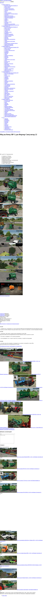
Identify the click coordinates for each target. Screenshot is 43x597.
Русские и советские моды (9, 9)
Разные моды (7, 93)
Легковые (6, 122)
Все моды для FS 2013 (8, 129)
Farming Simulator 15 (6, 99)
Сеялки (5, 18)
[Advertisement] (9, 145)
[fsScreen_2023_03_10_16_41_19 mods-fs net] (11, 294)
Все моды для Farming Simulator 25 (11, 5)
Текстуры (6, 92)
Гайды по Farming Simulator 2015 (10, 115)
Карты (5, 74)
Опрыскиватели (7, 128)
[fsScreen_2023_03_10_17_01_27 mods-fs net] (11, 242)
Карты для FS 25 (7, 6)
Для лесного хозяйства (8, 109)
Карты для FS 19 (7, 48)
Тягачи (5, 20)
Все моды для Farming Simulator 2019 (11, 47)
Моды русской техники (8, 73)
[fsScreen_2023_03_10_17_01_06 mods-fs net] (11, 268)
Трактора (6, 10)
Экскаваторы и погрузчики (9, 23)
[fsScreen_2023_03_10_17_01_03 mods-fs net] (11, 255)
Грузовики (6, 51)
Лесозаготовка (7, 65)
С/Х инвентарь (7, 85)
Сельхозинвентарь (7, 126)
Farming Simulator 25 (6, 4)
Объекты (6, 67)
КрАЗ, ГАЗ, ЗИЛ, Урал (8, 96)
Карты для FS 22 (7, 28)
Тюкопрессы (6, 127)
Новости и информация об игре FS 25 (11, 24)
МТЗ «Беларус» (7, 94)
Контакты (2, 2)
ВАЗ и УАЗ (6, 95)
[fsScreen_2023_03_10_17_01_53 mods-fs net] (11, 203)
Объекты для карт (7, 113)
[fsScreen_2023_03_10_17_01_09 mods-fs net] (11, 229)
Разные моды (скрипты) (9, 114)
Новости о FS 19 (7, 69)
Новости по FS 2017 (8, 97)
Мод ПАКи (6, 64)
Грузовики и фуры (8, 21)
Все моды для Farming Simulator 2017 (11, 72)
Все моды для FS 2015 (8, 100)
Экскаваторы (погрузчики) (9, 110)
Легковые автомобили (8, 17)
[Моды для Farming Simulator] (6, 0)
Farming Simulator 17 (6, 71)
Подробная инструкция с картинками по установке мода (11, 346)
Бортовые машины (8, 106)
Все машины (6, 120)
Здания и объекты (7, 12)
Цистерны (6, 14)
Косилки (6, 62)
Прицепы (6, 22)
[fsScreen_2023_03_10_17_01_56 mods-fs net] (11, 190)
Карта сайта (4, 595)
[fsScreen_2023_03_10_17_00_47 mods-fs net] (11, 281)
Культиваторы (7, 61)
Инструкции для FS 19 (8, 70)
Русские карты (7, 7)
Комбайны (6, 19)
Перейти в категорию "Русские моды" (7, 429)
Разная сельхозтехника (8, 15)
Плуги (5, 11)
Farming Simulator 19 (6, 46)
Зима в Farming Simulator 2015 (10, 116)
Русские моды (7, 29)
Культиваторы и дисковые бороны (11, 13)
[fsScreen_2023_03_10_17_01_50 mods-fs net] (11, 216)
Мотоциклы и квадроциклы (9, 16)
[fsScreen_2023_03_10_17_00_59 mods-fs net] (11, 177)
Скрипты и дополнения (9, 8)
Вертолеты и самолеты (8, 45)
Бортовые (6, 121)
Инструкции (6, 98)
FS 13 (3, 117)
